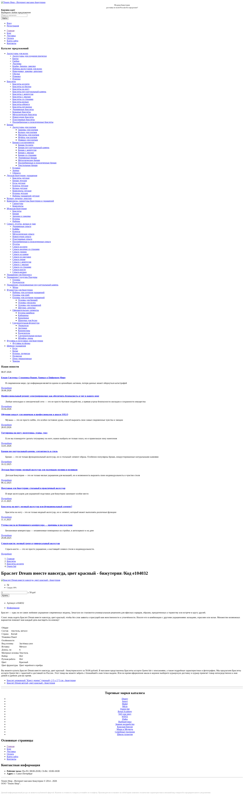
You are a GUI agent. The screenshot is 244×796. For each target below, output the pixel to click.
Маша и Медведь (125, 729)
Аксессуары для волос (17, 53)
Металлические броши (29, 160)
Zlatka (125, 719)
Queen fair (11, 566)
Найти (4, 18)
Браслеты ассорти (21, 84)
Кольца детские (19, 188)
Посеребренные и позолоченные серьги (31, 241)
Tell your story (124, 714)
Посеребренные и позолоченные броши (37, 163)
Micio (125, 706)
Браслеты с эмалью (21, 96)
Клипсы (16, 231)
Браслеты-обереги (21, 104)
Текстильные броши (28, 165)
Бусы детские (18, 183)
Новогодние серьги (21, 236)
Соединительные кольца (30, 335)
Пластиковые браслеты (23, 119)
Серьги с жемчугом (21, 262)
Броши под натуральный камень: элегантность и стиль (29, 451)
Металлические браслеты (24, 114)
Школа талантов (125, 734)
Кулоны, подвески (21, 353)
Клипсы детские (20, 185)
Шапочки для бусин (27, 320)
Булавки (16, 168)
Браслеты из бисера (21, 86)
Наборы (16, 221)
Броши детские (19, 180)
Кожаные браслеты (21, 112)
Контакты (11, 43)
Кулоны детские (20, 193)
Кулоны (16, 219)
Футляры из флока (21, 343)
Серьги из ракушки (21, 257)
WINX (125, 716)
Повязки (16, 76)
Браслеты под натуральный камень (29, 91)
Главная (10, 30)
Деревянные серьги (21, 226)
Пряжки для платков (28, 140)
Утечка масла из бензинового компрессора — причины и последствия (36, 525)
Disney (125, 699)
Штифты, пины (25, 338)
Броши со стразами (27, 155)
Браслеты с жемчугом (22, 94)
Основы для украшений (29, 305)
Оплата (10, 38)
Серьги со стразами (21, 267)
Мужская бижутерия (17, 208)
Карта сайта (12, 41)
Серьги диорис (19, 252)
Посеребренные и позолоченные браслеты (32, 122)
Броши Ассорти (25, 145)
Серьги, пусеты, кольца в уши (21, 224)
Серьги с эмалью (20, 264)
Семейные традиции (125, 732)
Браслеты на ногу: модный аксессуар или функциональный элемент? (36, 506)
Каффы (15, 229)
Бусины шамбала (26, 313)
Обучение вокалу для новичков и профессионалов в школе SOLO (34, 414)
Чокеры (16, 361)
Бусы (14, 348)
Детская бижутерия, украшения (22, 175)
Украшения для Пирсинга (19, 274)
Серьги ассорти (19, 246)
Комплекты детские (21, 191)
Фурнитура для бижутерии (20, 290)
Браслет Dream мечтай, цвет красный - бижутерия (31, 683)
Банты (15, 58)
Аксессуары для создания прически (29, 56)
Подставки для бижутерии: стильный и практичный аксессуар (33, 488)
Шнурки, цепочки (27, 307)
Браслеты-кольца (20, 102)
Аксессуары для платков (24, 127)
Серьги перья (18, 259)
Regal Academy (125, 711)
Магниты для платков (28, 135)
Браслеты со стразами (22, 99)
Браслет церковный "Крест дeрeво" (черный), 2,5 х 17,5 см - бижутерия (41, 680)
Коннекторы (24, 330)
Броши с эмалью (26, 152)
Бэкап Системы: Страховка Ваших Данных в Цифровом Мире (33, 377)
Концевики (23, 318)
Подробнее (6, 388)
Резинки (16, 79)
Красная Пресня (125, 727)
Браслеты (11, 81)
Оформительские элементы (25, 310)
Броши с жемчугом (27, 150)
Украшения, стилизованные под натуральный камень (32, 285)
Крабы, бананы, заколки (24, 66)
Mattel (125, 704)
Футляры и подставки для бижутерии (25, 341)
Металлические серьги (23, 234)
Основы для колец (27, 302)
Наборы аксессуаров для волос (27, 69)
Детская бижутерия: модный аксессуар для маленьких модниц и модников (39, 469)
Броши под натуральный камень (33, 147)
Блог (9, 33)
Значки (15, 170)
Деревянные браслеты (23, 109)
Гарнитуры (17, 203)
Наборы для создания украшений (28, 292)
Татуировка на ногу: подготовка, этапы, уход (24, 433)
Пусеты (16, 244)
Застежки (22, 328)
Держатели (23, 325)
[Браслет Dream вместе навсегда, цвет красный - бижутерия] (30, 580)
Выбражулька (124, 721)
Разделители (18, 282)
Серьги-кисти (19, 269)
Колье (15, 351)
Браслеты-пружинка (22, 107)
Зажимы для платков (28, 130)
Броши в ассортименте (23, 142)
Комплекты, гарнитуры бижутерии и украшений (30, 201)
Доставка (11, 35)
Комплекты (17, 206)
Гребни (15, 61)
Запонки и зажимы (21, 216)
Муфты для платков (27, 137)
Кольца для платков (27, 132)
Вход (9, 23)
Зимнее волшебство (124, 724)
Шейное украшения (16, 346)
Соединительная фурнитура (25, 323)
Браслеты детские (21, 178)
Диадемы (16, 63)
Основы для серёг (21, 295)
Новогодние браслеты (23, 117)
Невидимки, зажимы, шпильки (27, 71)
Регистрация (13, 26)
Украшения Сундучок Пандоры (22, 277)
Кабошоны (23, 315)
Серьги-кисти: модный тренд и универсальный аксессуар (30, 543)
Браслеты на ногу (20, 89)
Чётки (15, 287)
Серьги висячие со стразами (26, 249)
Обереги (16, 173)
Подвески (17, 356)
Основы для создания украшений (28, 297)
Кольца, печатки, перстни (19, 198)
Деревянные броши (27, 157)
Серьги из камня (20, 254)
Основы (16, 280)
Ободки (16, 74)
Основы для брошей (28, 300)
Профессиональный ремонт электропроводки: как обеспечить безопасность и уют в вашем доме (50, 396)
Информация (13, 608)
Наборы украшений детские (26, 196)
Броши (10, 124)
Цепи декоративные (22, 358)
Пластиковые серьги (22, 239)
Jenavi (125, 701)
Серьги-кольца (19, 272)
